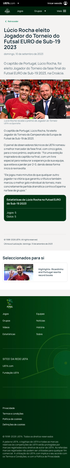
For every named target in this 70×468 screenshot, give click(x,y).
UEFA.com (8, 365)
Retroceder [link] (13, 21)
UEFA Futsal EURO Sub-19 (7, 11)
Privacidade (9, 408)
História (40, 327)
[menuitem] (23, 10)
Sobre (39, 334)
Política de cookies (12, 418)
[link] (20, 10)
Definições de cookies (14, 424)
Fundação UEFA (11, 372)
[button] (40, 10)
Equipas (40, 313)
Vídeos (6, 327)
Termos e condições (13, 413)
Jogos (6, 313)
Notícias (40, 320)
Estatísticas (9, 334)
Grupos (6, 320)
